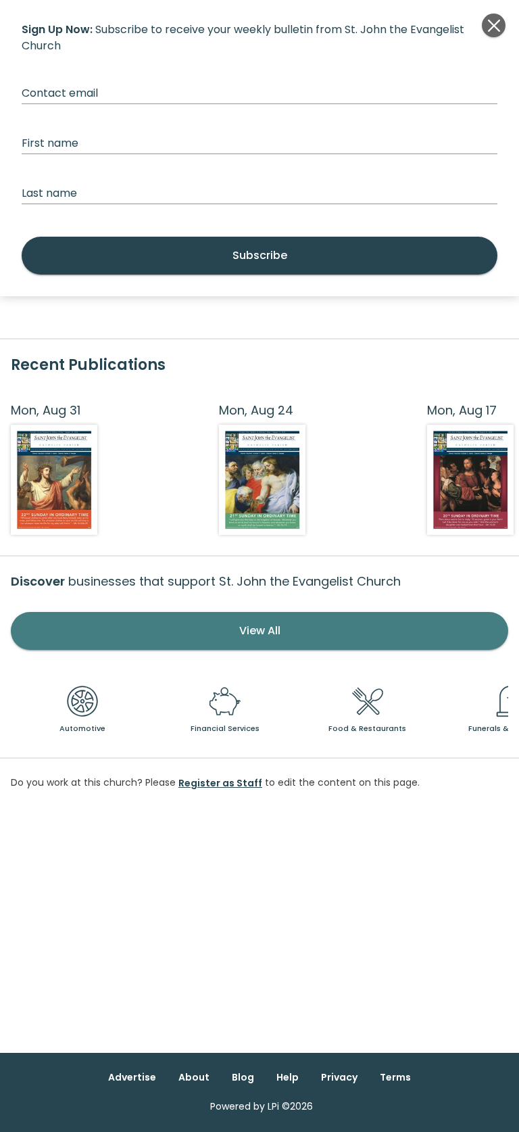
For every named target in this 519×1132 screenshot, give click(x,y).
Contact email (60, 93)
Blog (243, 1077)
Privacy (339, 1077)
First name (50, 143)
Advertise (132, 1077)
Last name (49, 193)
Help (287, 1077)
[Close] (493, 25)
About (193, 1077)
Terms (395, 1077)
